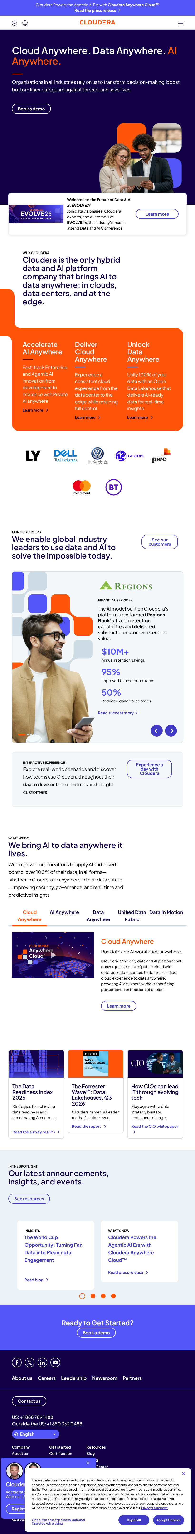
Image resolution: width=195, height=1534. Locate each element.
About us (22, 1378)
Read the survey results (34, 1131)
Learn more (157, 214)
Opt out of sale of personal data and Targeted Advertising (58, 1521)
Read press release (126, 1272)
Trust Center (97, 1466)
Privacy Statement (154, 1508)
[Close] (183, 1473)
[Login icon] (14, 23)
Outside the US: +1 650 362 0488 (47, 1423)
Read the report (87, 1126)
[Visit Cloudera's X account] (29, 1362)
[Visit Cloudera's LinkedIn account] (42, 1362)
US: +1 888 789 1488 (32, 1417)
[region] (108, 1500)
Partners (132, 1378)
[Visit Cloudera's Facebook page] (17, 1362)
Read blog (34, 1279)
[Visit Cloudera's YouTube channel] (55, 1362)
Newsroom (104, 1378)
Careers (47, 1378)
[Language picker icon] (25, 23)
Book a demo (96, 1332)
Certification (60, 1453)
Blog (90, 1453)
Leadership (74, 1378)
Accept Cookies (168, 1520)
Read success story (116, 712)
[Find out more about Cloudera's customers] (97, 471)
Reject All (134, 1520)
